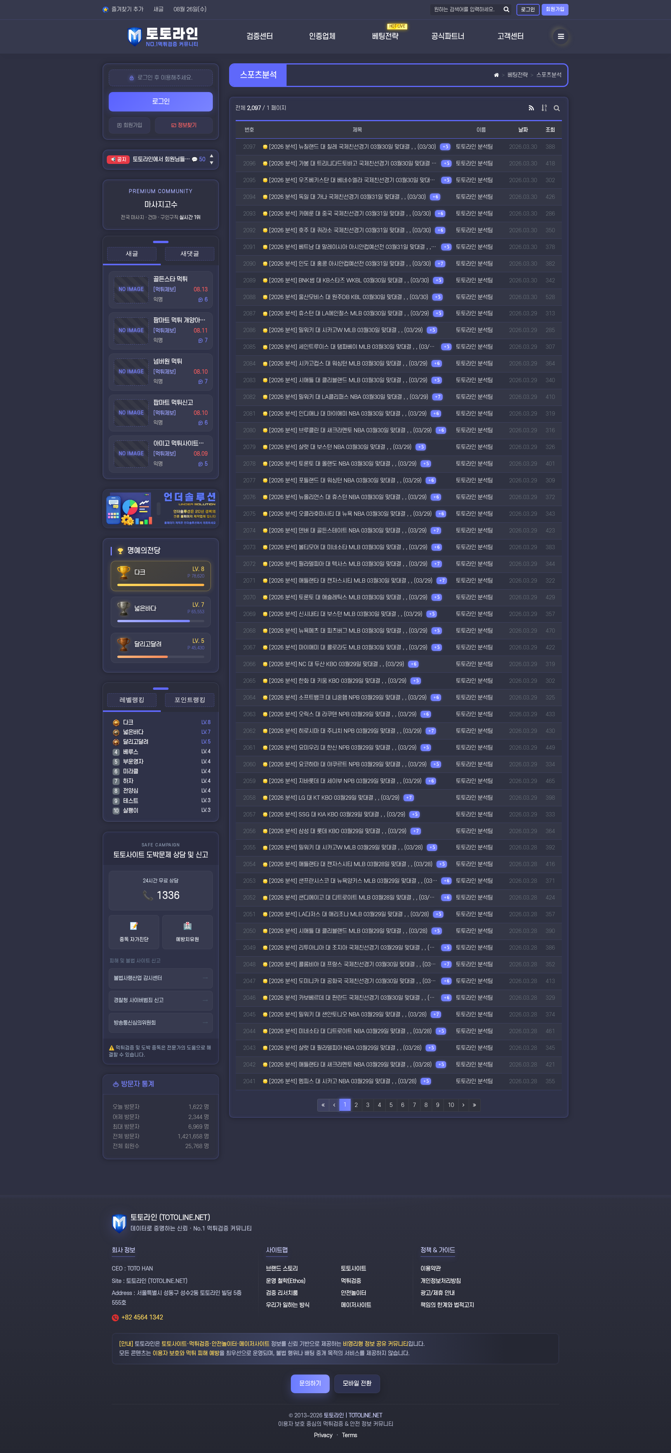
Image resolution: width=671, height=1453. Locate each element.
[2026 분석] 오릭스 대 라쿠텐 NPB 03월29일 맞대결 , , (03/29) (342, 714)
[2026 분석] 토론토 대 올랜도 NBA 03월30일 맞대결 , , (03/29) (342, 464)
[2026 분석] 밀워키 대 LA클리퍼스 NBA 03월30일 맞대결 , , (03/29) (348, 397)
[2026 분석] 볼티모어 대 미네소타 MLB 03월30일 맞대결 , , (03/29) (348, 547)
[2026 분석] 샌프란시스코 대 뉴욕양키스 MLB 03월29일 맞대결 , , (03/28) (352, 881)
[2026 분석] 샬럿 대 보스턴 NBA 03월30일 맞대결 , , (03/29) (340, 447)
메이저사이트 (356, 1305)
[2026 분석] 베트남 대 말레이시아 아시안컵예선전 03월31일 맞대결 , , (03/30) (352, 247)
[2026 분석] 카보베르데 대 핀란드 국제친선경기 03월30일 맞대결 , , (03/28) (352, 998)
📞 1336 (161, 895)
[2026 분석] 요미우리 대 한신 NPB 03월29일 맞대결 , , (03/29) (342, 748)
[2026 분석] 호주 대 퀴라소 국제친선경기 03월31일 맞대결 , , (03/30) (349, 230)
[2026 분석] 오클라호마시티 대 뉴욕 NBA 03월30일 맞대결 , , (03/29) (350, 514)
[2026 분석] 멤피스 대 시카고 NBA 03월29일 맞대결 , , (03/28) (342, 1081)
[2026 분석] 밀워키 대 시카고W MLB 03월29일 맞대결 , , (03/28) (345, 847)
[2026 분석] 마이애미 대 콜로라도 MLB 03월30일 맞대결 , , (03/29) (348, 647)
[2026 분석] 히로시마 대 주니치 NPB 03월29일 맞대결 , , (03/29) (345, 731)
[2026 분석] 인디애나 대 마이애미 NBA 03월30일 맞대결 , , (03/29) (347, 414)
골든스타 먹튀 (170, 279)
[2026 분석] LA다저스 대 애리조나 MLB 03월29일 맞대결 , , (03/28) (348, 914)
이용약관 (431, 1268)
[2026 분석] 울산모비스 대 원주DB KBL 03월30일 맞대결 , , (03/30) (348, 297)
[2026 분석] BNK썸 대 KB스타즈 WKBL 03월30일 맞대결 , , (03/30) (348, 280)
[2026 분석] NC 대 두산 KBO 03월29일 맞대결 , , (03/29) (336, 664)
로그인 (528, 9)
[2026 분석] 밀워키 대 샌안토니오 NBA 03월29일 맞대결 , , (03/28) (347, 1014)
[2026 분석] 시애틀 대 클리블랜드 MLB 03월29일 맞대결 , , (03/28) (348, 931)
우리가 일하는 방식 (287, 1305)
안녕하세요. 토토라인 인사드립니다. (162, 159)
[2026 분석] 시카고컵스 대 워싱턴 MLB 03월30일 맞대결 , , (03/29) (348, 363)
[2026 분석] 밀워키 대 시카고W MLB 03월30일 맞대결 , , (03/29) (345, 330)
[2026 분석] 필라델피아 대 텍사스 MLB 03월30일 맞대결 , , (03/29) (348, 564)
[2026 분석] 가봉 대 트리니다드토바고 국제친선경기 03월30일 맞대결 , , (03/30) (352, 163)
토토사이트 (353, 1268)
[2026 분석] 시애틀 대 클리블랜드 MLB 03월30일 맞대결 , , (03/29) (348, 380)
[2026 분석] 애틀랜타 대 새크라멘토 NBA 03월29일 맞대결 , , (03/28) (350, 1064)
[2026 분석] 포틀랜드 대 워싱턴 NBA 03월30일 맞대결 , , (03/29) (345, 480)
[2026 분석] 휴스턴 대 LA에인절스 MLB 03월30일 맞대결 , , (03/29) (348, 313)
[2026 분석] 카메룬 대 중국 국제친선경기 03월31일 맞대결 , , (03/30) (349, 214)
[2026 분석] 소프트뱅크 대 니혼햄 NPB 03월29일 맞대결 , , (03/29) (347, 697)
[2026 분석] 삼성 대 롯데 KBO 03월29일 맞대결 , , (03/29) (337, 831)
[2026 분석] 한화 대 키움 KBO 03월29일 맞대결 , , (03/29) (337, 681)
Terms (349, 1435)
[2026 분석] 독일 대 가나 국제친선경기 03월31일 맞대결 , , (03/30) (347, 197)
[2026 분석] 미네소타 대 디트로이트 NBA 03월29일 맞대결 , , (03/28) (350, 1031)
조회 (550, 130)
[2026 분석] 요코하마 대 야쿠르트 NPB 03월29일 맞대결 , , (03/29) (347, 764)
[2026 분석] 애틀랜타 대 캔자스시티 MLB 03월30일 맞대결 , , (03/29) (350, 581)
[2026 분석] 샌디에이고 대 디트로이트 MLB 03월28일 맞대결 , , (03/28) (352, 897)
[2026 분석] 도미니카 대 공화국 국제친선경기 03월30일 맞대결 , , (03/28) (352, 981)
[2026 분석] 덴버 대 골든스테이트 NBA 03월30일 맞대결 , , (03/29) (347, 530)
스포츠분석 (548, 75)
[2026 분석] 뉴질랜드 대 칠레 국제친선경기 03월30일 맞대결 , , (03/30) (352, 147)
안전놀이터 (353, 1293)
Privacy (323, 1435)
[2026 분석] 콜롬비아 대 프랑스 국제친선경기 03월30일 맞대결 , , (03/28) (352, 964)
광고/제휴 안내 (438, 1293)
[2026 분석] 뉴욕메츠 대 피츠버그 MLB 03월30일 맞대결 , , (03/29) (348, 631)
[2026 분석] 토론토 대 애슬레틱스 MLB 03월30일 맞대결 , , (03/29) (348, 597)
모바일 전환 (357, 1383)
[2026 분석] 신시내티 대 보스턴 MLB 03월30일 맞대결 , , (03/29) (345, 614)
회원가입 (555, 9)
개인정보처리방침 (441, 1281)
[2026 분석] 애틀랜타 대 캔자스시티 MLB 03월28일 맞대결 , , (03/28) (350, 864)
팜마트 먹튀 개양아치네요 (184, 320)
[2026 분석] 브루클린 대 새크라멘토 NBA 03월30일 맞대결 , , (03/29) (350, 430)
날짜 (523, 130)
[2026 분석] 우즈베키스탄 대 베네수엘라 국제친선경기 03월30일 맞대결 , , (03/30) (352, 180)
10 (451, 1105)
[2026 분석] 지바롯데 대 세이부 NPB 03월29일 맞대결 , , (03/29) (345, 781)
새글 (158, 9)
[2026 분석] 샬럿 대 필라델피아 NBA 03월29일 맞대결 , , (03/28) (345, 1048)
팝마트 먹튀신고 (173, 402)
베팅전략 (518, 75)
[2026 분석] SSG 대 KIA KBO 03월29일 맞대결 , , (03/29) (336, 814)
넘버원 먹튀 (167, 361)
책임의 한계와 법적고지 (447, 1305)
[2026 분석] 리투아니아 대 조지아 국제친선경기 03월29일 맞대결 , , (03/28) (352, 948)
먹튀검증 (351, 1281)
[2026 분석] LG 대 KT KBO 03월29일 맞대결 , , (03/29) (334, 798)
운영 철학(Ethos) (286, 1281)
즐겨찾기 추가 (126, 9)
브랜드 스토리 (282, 1268)
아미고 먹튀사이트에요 (181, 443)
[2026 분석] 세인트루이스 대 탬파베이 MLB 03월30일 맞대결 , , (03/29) (352, 347)
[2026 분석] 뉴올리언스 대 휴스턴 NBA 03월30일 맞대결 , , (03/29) (347, 497)
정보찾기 (186, 125)
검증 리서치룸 (282, 1293)
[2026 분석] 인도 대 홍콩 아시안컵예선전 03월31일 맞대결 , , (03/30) (349, 264)
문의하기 (310, 1383)
